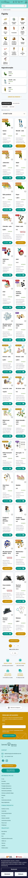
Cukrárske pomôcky (6, 820)
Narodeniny (4, 831)
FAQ (2, 797)
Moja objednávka (5, 802)
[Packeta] (19, 857)
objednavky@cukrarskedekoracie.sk (12, 753)
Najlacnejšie (16, 103)
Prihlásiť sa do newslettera (9, 735)
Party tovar (4, 822)
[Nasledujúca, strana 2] (14, 645)
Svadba (3, 833)
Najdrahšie (5, 106)
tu (7, 865)
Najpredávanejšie (6, 103)
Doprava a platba (5, 783)
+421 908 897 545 (8, 756)
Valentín (3, 845)
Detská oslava (4, 847)
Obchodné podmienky (6, 790)
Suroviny (3, 815)
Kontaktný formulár (9, 765)
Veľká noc (3, 840)
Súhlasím (20, 874)
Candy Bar (3, 811)
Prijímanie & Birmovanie (6, 838)
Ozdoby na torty (5, 808)
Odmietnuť (7, 874)
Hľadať (24, 5)
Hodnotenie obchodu (6, 800)
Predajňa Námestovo (6, 786)
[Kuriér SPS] (9, 857)
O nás (2, 779)
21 (18, 645)
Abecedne (12, 106)
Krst (2, 836)
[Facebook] (2, 760)
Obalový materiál (5, 818)
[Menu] (26, 2)
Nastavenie (14, 869)
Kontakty (3, 781)
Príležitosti (3, 825)
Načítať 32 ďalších (14, 640)
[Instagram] (6, 760)
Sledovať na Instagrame (15, 707)
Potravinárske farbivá (6, 813)
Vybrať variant (21, 145)
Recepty (3, 795)
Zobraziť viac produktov (14, 96)
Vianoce (3, 843)
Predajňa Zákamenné (6, 788)
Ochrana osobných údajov (7, 793)
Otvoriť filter (7, 113)
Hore (15, 653)
